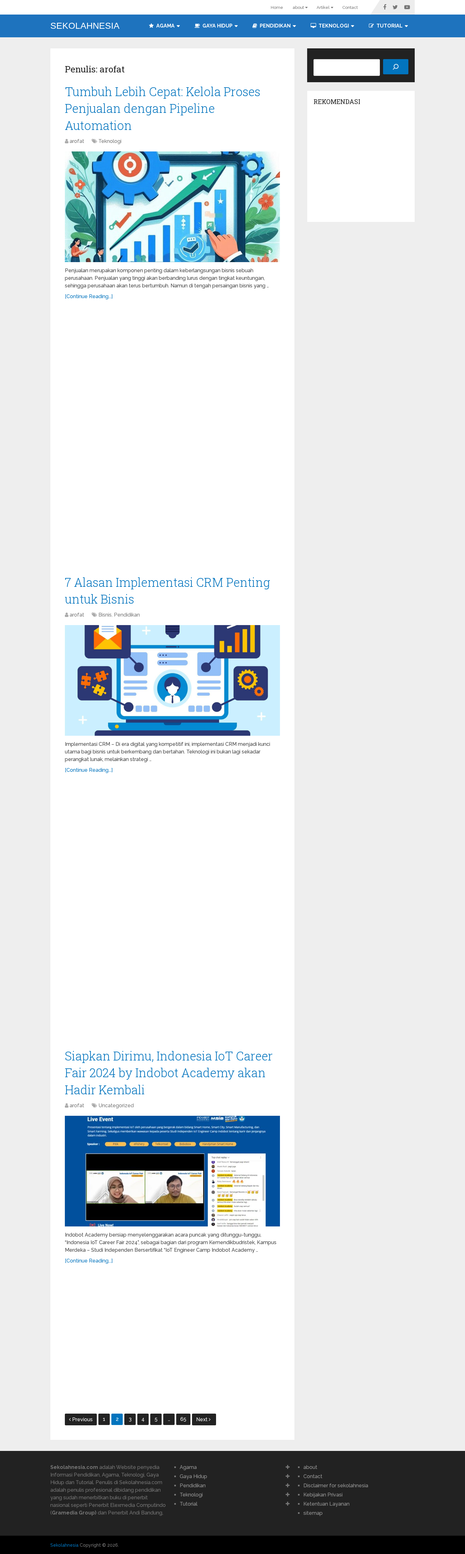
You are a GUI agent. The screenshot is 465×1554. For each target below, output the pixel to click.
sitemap (313, 1513)
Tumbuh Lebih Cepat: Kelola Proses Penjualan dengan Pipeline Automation (162, 108)
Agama (165, 26)
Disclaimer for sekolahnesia (335, 1486)
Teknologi (333, 26)
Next (202, 1419)
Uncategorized (116, 1106)
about (298, 7)
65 (183, 1419)
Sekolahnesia (85, 25)
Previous (82, 1419)
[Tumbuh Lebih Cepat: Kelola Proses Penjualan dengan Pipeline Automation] (172, 206)
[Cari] (395, 66)
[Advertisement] (172, 440)
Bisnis (105, 615)
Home (277, 7)
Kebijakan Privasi (323, 1495)
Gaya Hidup (216, 26)
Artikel (323, 7)
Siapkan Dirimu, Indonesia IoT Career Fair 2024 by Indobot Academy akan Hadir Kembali (169, 1072)
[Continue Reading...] (89, 296)
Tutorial (389, 26)
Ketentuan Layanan (326, 1504)
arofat (77, 141)
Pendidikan (274, 26)
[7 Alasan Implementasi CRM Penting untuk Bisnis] (172, 680)
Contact (350, 7)
